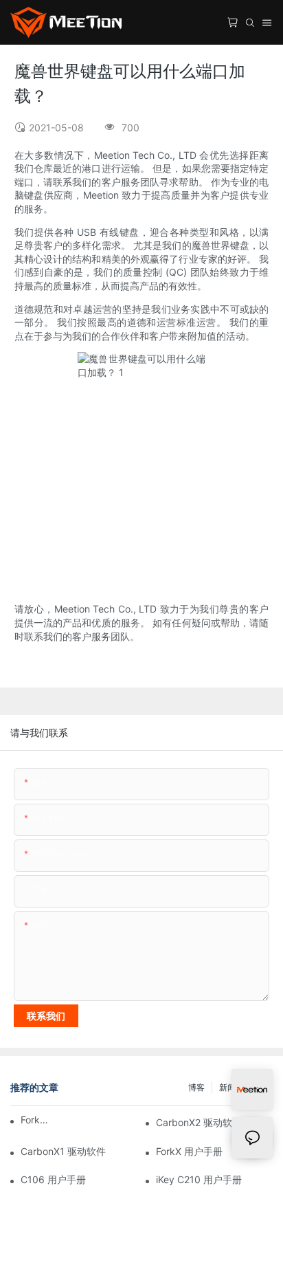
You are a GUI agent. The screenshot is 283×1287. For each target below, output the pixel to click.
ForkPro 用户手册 (37, 1119)
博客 (196, 1087)
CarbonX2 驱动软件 (199, 1122)
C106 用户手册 (53, 1179)
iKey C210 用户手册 (199, 1179)
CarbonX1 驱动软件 (63, 1151)
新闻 (227, 1087)
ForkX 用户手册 (189, 1151)
